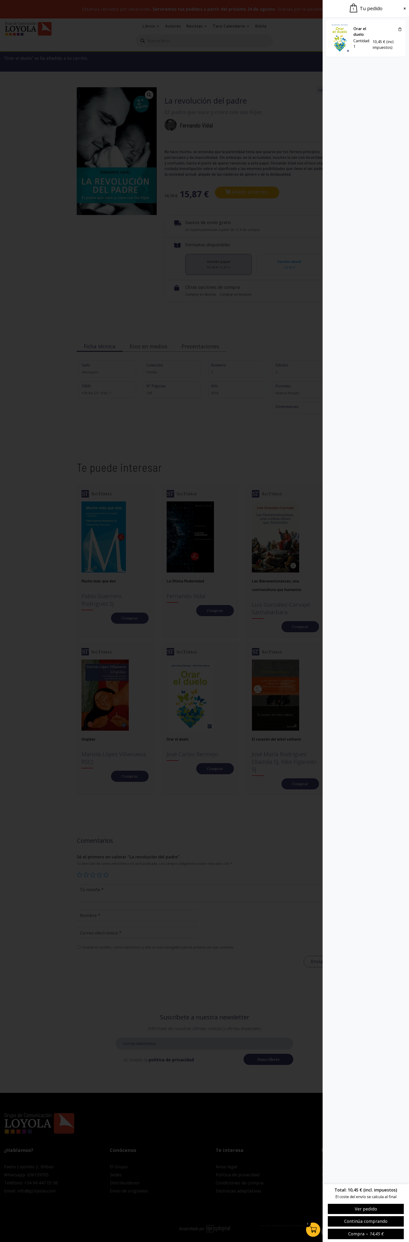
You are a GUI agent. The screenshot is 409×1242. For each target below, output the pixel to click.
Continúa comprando (365, 1221)
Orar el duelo (359, 31)
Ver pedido (366, 1209)
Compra (366, 1234)
